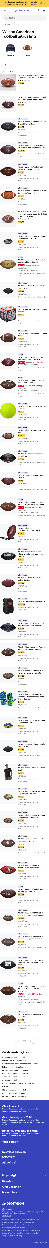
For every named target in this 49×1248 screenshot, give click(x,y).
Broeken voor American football (15, 1070)
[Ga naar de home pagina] (22, 11)
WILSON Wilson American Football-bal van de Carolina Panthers (32, 648)
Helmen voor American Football (15, 1093)
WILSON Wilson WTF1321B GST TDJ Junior (32, 431)
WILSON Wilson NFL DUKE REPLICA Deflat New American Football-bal (31, 146)
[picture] (8, 82)
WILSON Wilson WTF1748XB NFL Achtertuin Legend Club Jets (31, 672)
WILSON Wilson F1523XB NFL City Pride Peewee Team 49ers (31, 866)
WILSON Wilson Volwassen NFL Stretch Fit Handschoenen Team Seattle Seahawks (31, 696)
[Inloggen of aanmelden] (38, 10)
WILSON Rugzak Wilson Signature (31, 601)
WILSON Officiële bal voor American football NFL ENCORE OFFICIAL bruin (32, 77)
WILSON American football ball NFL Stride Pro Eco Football (32, 890)
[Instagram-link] (14, 1162)
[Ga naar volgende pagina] (33, 1041)
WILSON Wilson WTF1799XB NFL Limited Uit (31, 1016)
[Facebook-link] (4, 1162)
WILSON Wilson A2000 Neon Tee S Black (32, 769)
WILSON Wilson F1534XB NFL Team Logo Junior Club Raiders (32, 237)
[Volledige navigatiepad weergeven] (3, 25)
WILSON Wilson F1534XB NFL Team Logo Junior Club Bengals (32, 816)
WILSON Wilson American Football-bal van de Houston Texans (32, 381)
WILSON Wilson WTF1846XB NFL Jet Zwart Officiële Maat (32, 123)
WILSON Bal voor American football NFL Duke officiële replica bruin (32, 98)
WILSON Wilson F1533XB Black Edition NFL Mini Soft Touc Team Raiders (31, 554)
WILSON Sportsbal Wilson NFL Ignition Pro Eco (30, 579)
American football (9, 1080)
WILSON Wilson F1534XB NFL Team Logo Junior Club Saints (32, 793)
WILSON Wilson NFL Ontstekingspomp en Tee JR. (29, 529)
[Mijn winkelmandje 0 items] (44, 10)
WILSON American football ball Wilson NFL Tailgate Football (30, 168)
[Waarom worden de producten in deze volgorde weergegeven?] (3, 71)
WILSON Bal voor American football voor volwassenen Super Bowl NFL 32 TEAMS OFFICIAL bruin (33, 214)
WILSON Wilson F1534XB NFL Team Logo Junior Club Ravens (32, 721)
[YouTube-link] (9, 1162)
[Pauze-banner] (41, 3)
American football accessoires (14, 1057)
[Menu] (5, 10)
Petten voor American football (14, 1096)
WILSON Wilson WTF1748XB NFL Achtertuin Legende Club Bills (31, 938)
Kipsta (27, 55)
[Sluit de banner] (45, 3)
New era (10, 55)
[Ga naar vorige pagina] (16, 1041)
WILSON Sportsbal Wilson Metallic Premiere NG (31, 745)
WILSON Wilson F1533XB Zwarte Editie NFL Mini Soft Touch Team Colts (31, 962)
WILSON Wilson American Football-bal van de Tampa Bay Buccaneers (32, 503)
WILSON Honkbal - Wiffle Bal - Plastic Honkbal (33, 311)
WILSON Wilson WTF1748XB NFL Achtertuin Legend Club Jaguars (31, 914)
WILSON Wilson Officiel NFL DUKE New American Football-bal (31, 358)
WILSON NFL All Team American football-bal (31, 455)
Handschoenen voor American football (18, 1083)
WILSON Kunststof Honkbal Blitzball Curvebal (32, 407)
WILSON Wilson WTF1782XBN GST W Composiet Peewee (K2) (32, 192)
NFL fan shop (7, 1087)
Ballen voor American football (14, 1067)
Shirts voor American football (14, 1090)
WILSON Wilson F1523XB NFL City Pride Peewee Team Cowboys (31, 624)
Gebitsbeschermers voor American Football (20, 1064)
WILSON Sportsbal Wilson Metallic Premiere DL (31, 287)
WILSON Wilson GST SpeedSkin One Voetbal (32, 334)
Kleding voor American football (15, 1073)
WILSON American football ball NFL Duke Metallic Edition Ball (32, 261)
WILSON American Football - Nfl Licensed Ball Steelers (31, 840)
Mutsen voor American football (14, 1060)
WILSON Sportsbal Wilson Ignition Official (31, 477)
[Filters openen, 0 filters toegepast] (5, 65)
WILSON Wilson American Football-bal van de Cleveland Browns (32, 987)
